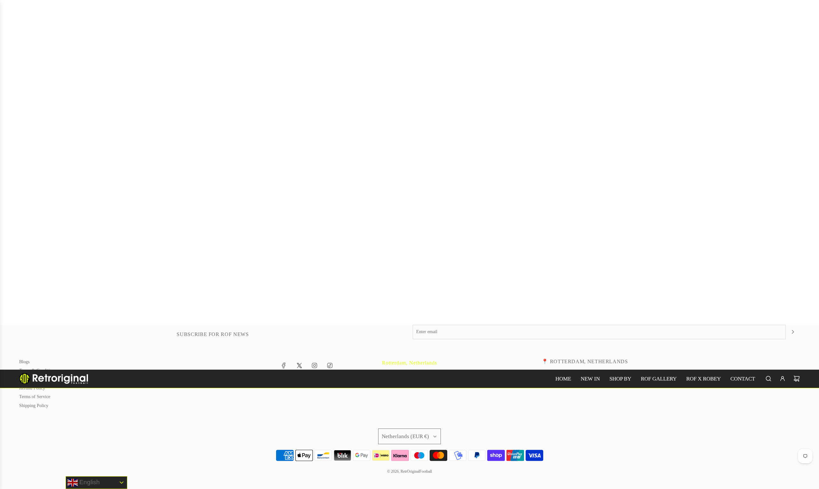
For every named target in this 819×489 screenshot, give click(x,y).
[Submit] (793, 332)
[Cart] (797, 379)
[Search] (768, 379)
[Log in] (782, 379)
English (89, 482)
